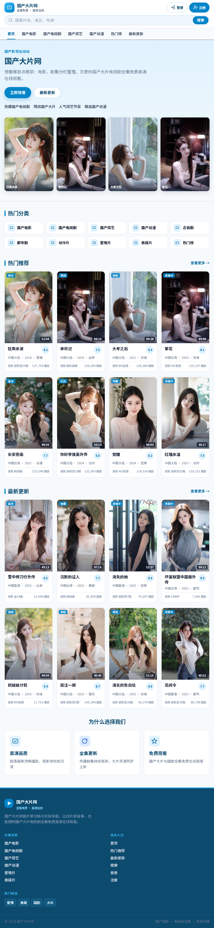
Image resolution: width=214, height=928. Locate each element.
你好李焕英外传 (73, 454)
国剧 (36, 902)
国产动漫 (96, 33)
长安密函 (15, 454)
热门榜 (116, 33)
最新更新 (136, 33)
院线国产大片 (44, 106)
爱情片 (9, 872)
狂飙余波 (15, 348)
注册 (202, 7)
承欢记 (66, 348)
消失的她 (120, 577)
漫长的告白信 (124, 685)
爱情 (10, 902)
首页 (11, 33)
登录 (180, 7)
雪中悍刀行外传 (21, 577)
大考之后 (120, 348)
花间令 (170, 685)
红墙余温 (172, 454)
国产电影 (29, 33)
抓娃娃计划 (17, 685)
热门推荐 (117, 850)
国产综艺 (75, 33)
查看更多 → (200, 263)
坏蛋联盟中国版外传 (180, 579)
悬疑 (23, 902)
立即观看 (18, 92)
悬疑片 (9, 880)
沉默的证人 (70, 577)
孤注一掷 (68, 685)
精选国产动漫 (95, 106)
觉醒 (116, 454)
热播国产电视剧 (17, 106)
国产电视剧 (52, 33)
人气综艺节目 (70, 106)
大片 (50, 902)
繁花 (168, 348)
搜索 (200, 20)
